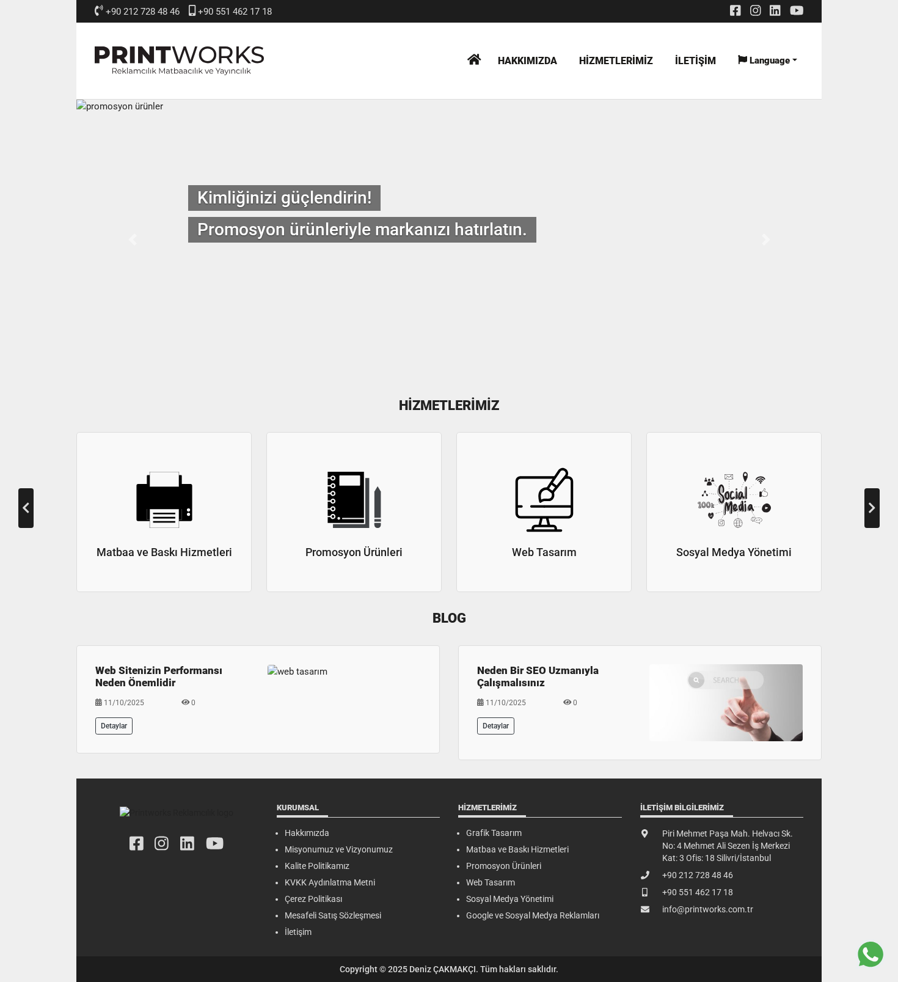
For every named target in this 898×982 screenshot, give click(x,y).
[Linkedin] (775, 10)
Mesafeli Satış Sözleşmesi (333, 915)
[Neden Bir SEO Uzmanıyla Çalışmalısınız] (726, 702)
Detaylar (114, 726)
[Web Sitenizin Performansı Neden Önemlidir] (297, 670)
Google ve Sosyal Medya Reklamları (532, 915)
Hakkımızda (527, 61)
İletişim (695, 61)
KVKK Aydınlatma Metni (330, 882)
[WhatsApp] (870, 954)
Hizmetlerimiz (616, 61)
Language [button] (768, 60)
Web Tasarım (490, 882)
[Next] (872, 508)
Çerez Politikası (313, 899)
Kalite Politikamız (317, 866)
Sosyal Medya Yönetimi (509, 899)
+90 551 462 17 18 (235, 11)
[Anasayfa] (474, 59)
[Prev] (26, 508)
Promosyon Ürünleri (503, 866)
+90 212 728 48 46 (143, 11)
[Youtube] (797, 10)
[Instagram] (755, 10)
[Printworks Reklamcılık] (179, 61)
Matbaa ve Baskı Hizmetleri (517, 849)
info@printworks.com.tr (707, 909)
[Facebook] (735, 10)
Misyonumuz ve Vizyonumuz (339, 849)
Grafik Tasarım (494, 833)
